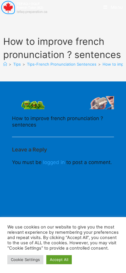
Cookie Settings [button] (25, 259)
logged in (54, 162)
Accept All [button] (59, 259)
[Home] (5, 64)
